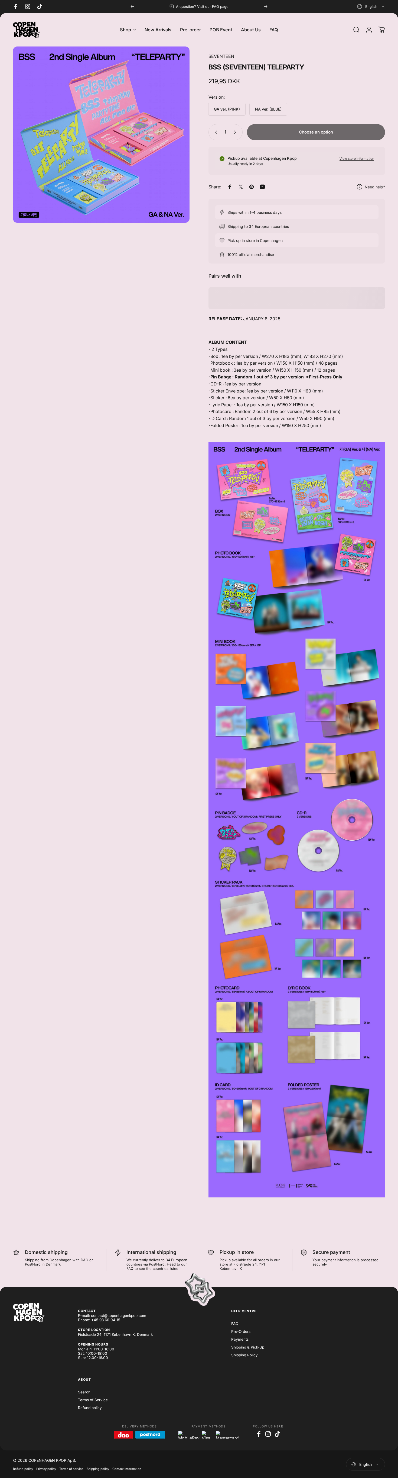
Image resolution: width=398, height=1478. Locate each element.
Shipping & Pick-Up (247, 1347)
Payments (240, 1339)
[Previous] (132, 6)
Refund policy (90, 1408)
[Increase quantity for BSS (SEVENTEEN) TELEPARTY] (236, 132)
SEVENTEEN (221, 56)
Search (84, 1392)
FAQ (234, 1323)
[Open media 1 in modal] (101, 134)
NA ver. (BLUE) (268, 109)
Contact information (126, 1469)
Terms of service (71, 1469)
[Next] (266, 6)
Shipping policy (98, 1469)
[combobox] (371, 6)
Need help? (375, 187)
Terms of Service (93, 1400)
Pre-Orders (240, 1331)
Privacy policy (46, 1469)
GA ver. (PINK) (227, 109)
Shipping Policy (244, 1355)
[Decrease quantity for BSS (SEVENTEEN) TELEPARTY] (215, 132)
